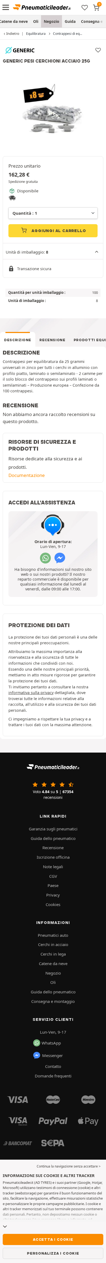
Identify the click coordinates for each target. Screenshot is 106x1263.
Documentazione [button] (26, 475)
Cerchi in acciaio (53, 944)
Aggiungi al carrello (58, 230)
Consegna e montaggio (53, 1001)
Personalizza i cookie (53, 1253)
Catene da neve (53, 963)
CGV (53, 876)
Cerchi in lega (53, 954)
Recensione (52, 340)
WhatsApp (51, 1043)
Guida (70, 21)
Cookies (53, 904)
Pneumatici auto (53, 935)
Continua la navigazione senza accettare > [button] (69, 1166)
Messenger (52, 1055)
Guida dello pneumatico (53, 838)
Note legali (53, 866)
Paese (53, 885)
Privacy (53, 895)
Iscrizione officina (53, 857)
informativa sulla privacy (31, 692)
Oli (35, 21)
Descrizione (17, 340)
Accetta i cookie (53, 1239)
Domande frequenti (53, 1076)
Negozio (51, 21)
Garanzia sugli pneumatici (53, 828)
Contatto (53, 1066)
